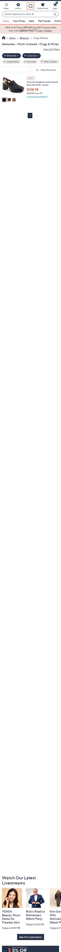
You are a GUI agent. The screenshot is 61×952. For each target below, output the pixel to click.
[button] (6, 7)
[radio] (4, 99)
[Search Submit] (55, 14)
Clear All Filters (51, 49)
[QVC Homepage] (3, 38)
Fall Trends (44, 21)
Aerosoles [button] (31, 61)
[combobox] (27, 14)
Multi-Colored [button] (49, 61)
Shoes (12, 38)
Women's (24, 38)
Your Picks (19, 21)
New (31, 21)
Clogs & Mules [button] (12, 61)
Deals (6, 21)
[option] (30, 29)
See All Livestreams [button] (30, 937)
